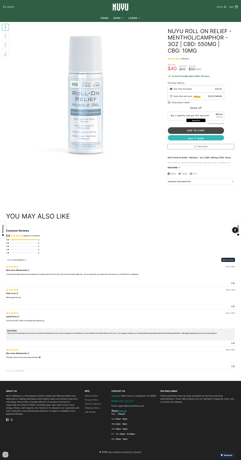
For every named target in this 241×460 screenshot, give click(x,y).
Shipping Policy (92, 408)
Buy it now (196, 138)
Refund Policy (91, 396)
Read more (173, 168)
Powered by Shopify (132, 452)
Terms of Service (93, 404)
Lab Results (90, 412)
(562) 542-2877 (126, 401)
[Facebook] (7, 419)
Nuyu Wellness (115, 452)
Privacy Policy (91, 400)
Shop (117, 18)
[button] (196, 116)
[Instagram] (11, 419)
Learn (133, 18)
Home (105, 18)
